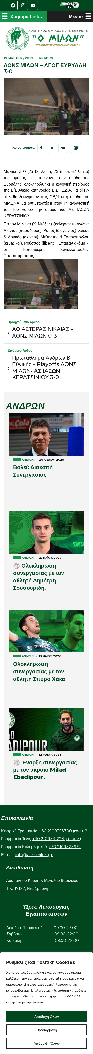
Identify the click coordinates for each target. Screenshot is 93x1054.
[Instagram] (23, 5)
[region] (46, 1003)
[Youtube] (33, 5)
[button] (21, 16)
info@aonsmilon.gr (34, 854)
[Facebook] (13, 5)
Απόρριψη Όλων (47, 1043)
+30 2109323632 (65, 846)
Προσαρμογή (46, 1030)
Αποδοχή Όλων (46, 1016)
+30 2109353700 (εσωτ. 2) (64, 831)
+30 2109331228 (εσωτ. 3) (56, 839)
